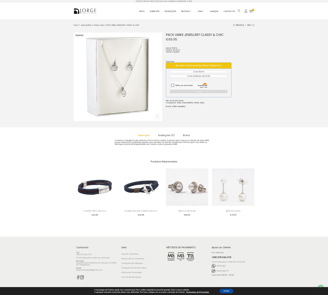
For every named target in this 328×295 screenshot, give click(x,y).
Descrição (144, 135)
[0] (250, 11)
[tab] (144, 135)
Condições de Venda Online (133, 268)
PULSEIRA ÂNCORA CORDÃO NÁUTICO (141, 211)
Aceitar (226, 291)
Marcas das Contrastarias (132, 258)
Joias (179, 102)
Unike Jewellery (179, 106)
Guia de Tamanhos (130, 254)
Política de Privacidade (131, 272)
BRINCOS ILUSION (233, 211)
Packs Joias (99, 25)
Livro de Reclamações (131, 277)
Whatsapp (220, 266)
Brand (186, 135)
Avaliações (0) (166, 135)
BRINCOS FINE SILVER (187, 211)
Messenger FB (222, 270)
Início (76, 25)
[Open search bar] (239, 7)
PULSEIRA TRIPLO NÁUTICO (95, 211)
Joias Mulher (86, 25)
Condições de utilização (132, 263)
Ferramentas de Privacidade (197, 292)
